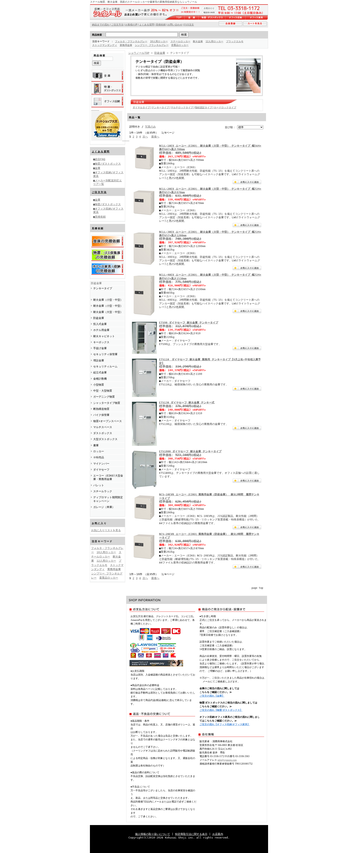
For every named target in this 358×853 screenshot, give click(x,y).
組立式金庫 (100, 372)
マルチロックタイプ (182, 107)
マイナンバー (101, 463)
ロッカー (98, 451)
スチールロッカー (180, 41)
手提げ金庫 (100, 348)
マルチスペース (102, 427)
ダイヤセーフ (101, 469)
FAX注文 (189, 24)
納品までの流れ (100, 24)
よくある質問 (101, 151)
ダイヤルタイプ (142, 107)
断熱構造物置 (101, 408)
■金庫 (96, 168)
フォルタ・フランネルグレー (131, 41)
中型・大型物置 (102, 390)
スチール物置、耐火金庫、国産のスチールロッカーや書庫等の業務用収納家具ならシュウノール (143, 1)
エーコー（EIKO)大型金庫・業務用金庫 (108, 477)
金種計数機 (100, 378)
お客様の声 (131, 24)
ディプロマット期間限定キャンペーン (108, 499)
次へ (145, 136)
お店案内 (217, 834)
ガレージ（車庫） (104, 507)
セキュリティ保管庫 (105, 354)
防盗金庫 (96, 283)
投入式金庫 (100, 324)
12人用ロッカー (214, 41)
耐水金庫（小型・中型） (108, 305)
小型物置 (98, 384)
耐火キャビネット (104, 336)
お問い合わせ (174, 24)
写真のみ (150, 126)
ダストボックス (102, 433)
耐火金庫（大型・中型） (108, 312)
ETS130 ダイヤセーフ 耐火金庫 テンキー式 (186, 402)
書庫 (96, 445)
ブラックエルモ (234, 41)
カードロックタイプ (225, 107)
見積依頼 (161, 24)
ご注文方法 (99, 192)
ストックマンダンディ (104, 45)
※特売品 (98, 457)
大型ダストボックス (105, 439)
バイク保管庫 (101, 414)
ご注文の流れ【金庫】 (212, 695)
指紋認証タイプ (204, 107)
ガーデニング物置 (104, 396)
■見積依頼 (99, 216)
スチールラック (102, 491)
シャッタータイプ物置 (106, 402)
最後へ (155, 136)
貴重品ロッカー (180, 45)
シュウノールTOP (138, 52)
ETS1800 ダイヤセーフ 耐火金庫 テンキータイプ (190, 451)
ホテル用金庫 (101, 330)
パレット (98, 485)
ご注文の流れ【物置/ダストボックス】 (221, 710)
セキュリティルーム (105, 366)
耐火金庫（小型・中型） (108, 299)
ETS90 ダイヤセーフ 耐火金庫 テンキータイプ (188, 322)
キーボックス (101, 342)
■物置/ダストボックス (107, 163)
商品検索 (97, 34)
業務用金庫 (126, 45)
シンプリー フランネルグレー (152, 45)
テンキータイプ (102, 288)
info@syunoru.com (227, 760)
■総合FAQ (99, 159)
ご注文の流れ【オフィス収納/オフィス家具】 (225, 724)
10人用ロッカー (159, 41)
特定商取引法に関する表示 (191, 834)
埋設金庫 (98, 360)
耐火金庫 (198, 41)
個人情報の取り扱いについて (152, 834)
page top (257, 587)
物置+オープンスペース (107, 421)
